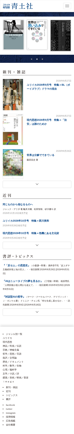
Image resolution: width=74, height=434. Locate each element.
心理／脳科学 (10, 369)
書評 (8, 399)
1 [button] (31, 59)
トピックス (12, 395)
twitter (9, 409)
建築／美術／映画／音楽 (15, 377)
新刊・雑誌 (12, 387)
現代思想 (7, 342)
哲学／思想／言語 (12, 353)
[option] (13, 34)
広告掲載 (10, 420)
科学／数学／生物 (12, 365)
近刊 (8, 391)
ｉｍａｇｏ (8, 381)
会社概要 (10, 424)
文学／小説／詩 (11, 373)
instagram (10, 412)
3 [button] (42, 59)
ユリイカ (7, 338)
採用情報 (10, 416)
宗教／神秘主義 (11, 349)
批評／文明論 (10, 357)
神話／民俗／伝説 (12, 346)
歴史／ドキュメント (13, 361)
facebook (10, 405)
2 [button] (37, 59)
